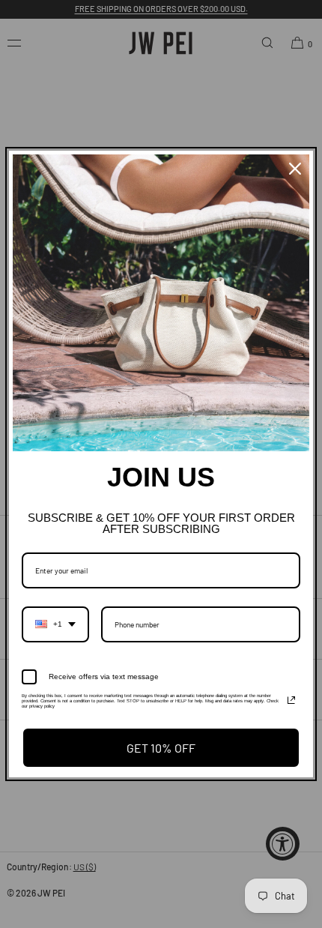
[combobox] (55, 624)
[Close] (295, 169)
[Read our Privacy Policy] (291, 700)
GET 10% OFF (161, 748)
